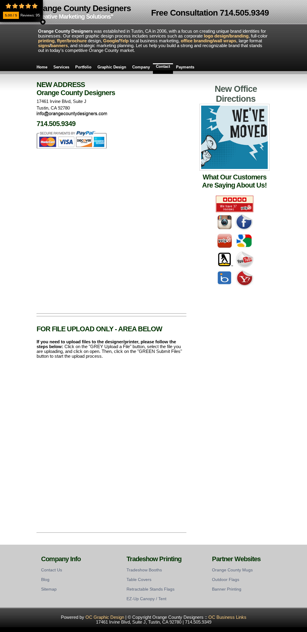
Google (110, 40)
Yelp (124, 40)
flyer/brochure (72, 40)
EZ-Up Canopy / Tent (146, 598)
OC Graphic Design (104, 617)
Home (42, 67)
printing (46, 40)
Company (141, 67)
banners (59, 45)
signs (43, 45)
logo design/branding (226, 36)
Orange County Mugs (232, 569)
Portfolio (83, 67)
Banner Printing (226, 589)
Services (61, 67)
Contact (163, 66)
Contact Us (51, 569)
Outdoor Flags (225, 579)
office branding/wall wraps (208, 40)
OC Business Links (227, 617)
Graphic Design (111, 67)
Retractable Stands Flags (150, 589)
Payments (185, 67)
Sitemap (49, 589)
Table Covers (139, 579)
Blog (45, 579)
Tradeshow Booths (144, 569)
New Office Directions (236, 94)
